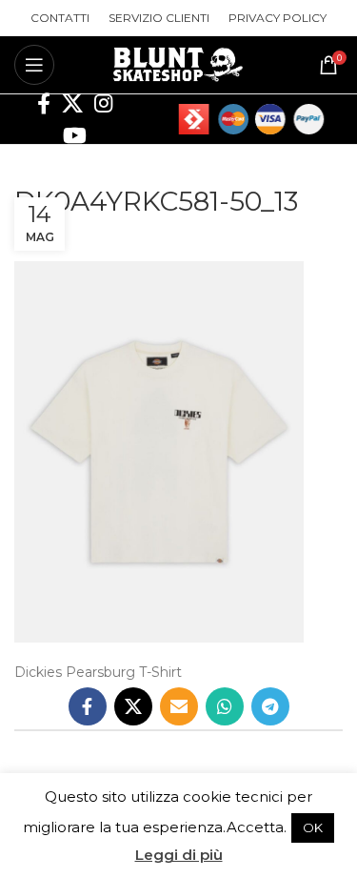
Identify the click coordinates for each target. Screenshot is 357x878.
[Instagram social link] (103, 103)
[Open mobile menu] (34, 65)
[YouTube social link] (74, 135)
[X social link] (72, 103)
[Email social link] (179, 706)
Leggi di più (179, 855)
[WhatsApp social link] (225, 706)
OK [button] (313, 827)
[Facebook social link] (43, 103)
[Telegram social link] (270, 706)
